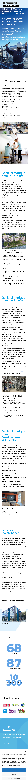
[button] (25, 751)
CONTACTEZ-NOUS (11, 6)
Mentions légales (19, 781)
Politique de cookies (9, 781)
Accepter (14, 770)
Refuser (14, 774)
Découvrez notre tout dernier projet (12, 372)
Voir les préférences (14, 778)
